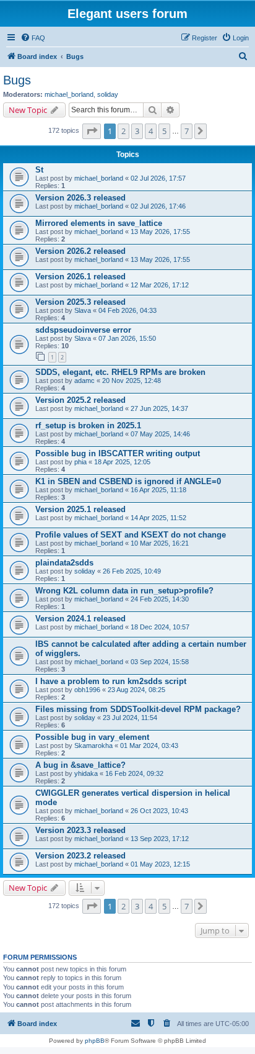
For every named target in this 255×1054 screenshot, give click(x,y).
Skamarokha (93, 745)
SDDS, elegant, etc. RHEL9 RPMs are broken (120, 372)
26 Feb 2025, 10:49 (132, 571)
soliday (107, 94)
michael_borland (69, 94)
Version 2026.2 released (80, 251)
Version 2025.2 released (80, 400)
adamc (84, 380)
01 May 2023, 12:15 (160, 864)
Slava (82, 310)
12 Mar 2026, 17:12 (160, 285)
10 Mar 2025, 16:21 (160, 543)
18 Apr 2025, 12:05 (122, 462)
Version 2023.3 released (80, 830)
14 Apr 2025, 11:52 (158, 517)
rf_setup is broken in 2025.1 (88, 425)
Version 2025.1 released (80, 509)
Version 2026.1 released (80, 276)
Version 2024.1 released (80, 618)
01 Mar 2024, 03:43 (149, 745)
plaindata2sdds (64, 562)
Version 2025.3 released (80, 302)
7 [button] (186, 131)
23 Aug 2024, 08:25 (136, 689)
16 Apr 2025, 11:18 (158, 489)
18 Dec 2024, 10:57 (160, 627)
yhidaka (86, 773)
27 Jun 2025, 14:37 (159, 408)
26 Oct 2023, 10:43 (159, 810)
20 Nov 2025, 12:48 (131, 380)
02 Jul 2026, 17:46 (158, 206)
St (39, 169)
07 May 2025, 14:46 (160, 434)
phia (80, 462)
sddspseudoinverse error (83, 330)
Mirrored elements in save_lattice (98, 223)
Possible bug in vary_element (92, 737)
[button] (91, 131)
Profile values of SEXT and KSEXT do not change (130, 534)
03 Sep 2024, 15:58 (160, 661)
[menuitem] (32, 37)
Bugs (17, 80)
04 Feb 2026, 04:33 (127, 310)
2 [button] (123, 131)
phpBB (95, 1040)
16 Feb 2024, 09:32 (134, 773)
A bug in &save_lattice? (80, 765)
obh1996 (87, 689)
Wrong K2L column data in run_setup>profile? (124, 590)
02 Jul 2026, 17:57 (158, 178)
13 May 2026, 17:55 (160, 231)
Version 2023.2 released (80, 855)
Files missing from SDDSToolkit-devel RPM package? (138, 709)
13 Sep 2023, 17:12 (160, 838)
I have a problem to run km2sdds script (110, 681)
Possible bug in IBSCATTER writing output (117, 453)
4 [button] (151, 131)
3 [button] (137, 131)
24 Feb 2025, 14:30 (160, 599)
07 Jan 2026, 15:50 (127, 338)
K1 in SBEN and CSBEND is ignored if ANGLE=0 (128, 481)
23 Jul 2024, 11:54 (130, 717)
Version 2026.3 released (80, 197)
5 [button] (164, 131)
